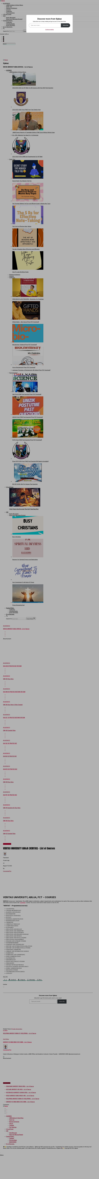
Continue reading (49, 29)
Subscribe (65, 25)
